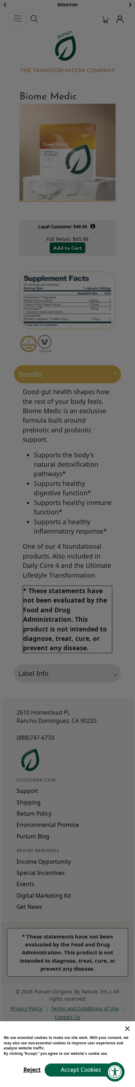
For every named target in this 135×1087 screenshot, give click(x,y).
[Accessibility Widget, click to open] (115, 1072)
